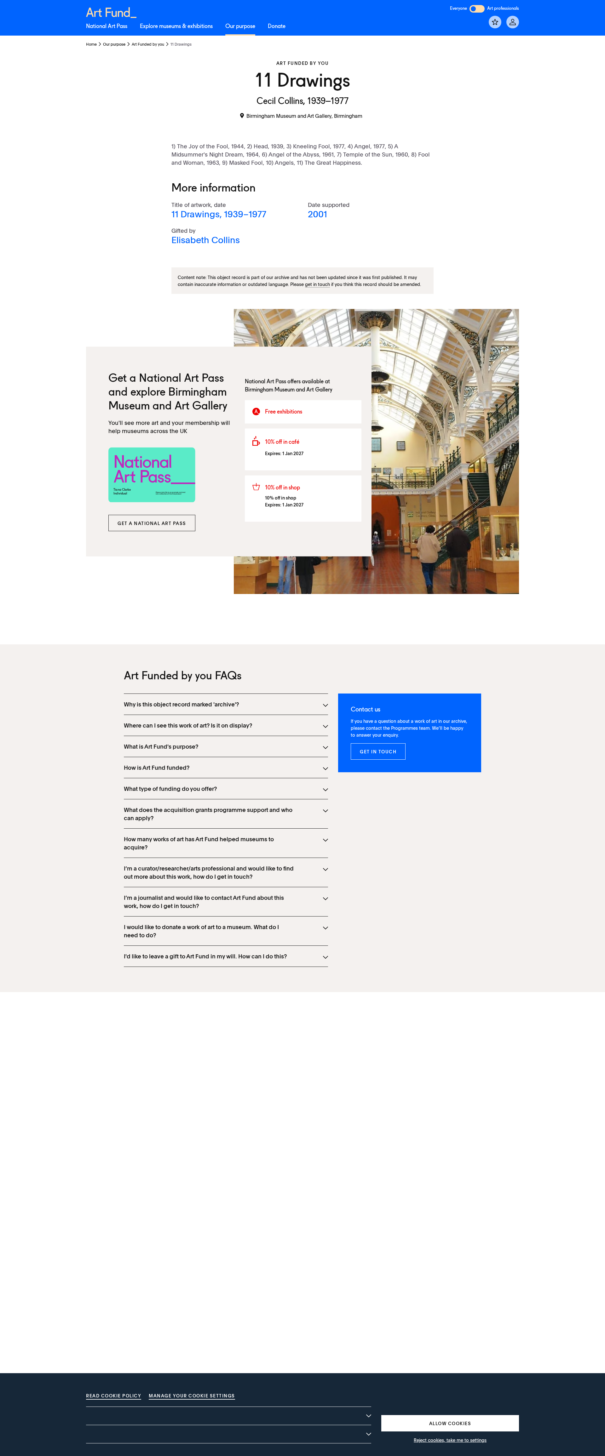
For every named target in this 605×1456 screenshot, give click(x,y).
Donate (276, 26)
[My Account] (512, 22)
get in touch (317, 284)
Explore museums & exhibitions (176, 26)
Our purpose (240, 26)
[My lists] (495, 22)
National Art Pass (106, 26)
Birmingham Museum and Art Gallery (288, 389)
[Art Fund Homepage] (111, 11)
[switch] (477, 9)
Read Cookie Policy (113, 1395)
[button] (151, 523)
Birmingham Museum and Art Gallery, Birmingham (304, 115)
